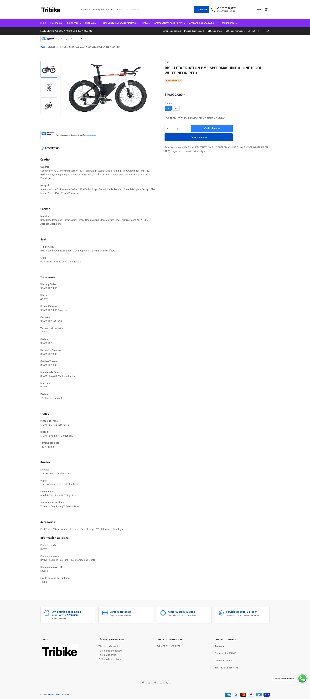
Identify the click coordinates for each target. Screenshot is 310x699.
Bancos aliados (90, 39)
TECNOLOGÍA (228, 23)
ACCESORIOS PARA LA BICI (202, 23)
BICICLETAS (72, 23)
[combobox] (162, 9)
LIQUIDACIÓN (56, 23)
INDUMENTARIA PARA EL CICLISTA (119, 23)
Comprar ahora (199, 137)
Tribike (51, 694)
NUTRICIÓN (90, 23)
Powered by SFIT (63, 694)
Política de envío (214, 31)
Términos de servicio (171, 31)
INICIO (43, 23)
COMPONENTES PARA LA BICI (168, 23)
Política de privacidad (194, 31)
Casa (42, 47)
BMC (167, 62)
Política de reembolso (235, 31)
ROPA (145, 23)
